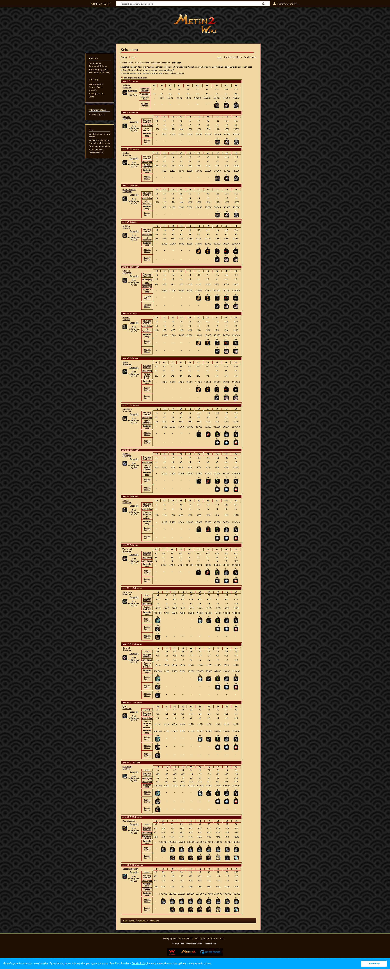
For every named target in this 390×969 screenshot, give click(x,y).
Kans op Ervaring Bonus (147, 376)
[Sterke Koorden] (172, 857)
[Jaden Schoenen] (124, 371)
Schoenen (154, 920)
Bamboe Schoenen (126, 117)
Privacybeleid (178, 943)
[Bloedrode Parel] (236, 442)
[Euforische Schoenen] (124, 601)
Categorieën (129, 920)
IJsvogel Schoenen (126, 649)
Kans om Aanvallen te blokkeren (147, 515)
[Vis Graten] (217, 259)
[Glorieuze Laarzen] (124, 776)
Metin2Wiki (127, 62)
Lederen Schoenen (126, 86)
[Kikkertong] (208, 434)
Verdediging (144, 94)
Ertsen (166, 73)
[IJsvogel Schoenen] (124, 657)
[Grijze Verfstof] (163, 849)
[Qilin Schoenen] (124, 715)
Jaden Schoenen (126, 363)
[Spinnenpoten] (199, 434)
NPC (135, 130)
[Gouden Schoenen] (124, 280)
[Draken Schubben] (157, 620)
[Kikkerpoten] (217, 434)
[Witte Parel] (217, 442)
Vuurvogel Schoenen (127, 550)
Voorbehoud (210, 943)
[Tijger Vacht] (216, 105)
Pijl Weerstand (146, 238)
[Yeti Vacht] (226, 434)
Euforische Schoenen (127, 593)
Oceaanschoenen (130, 868)
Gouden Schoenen (126, 271)
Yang (135, 94)
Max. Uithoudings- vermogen (147, 284)
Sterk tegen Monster (147, 837)
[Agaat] (227, 857)
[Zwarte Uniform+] (236, 105)
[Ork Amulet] (198, 251)
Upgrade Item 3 (147, 636)
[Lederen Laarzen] (124, 235)
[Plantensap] (200, 620)
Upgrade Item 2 (147, 259)
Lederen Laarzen (126, 227)
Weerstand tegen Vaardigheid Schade (147, 887)
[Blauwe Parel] (226, 442)
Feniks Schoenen (126, 501)
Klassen (150, 66)
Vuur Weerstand (146, 129)
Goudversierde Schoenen (129, 190)
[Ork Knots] (208, 620)
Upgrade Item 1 (144, 104)
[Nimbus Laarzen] (157, 695)
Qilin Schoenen (126, 707)
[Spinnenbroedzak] (235, 251)
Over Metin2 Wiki (194, 943)
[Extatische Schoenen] (124, 418)
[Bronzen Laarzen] (124, 326)
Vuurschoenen (129, 821)
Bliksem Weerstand (146, 166)
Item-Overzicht (142, 62)
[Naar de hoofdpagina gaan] (195, 24)
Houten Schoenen (126, 154)
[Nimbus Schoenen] (124, 463)
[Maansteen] (236, 857)
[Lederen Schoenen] (124, 92)
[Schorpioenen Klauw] (226, 251)
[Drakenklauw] (157, 628)
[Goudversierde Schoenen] (124, 198)
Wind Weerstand (146, 202)
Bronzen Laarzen (126, 318)
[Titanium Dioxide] (218, 857)
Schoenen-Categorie (160, 62)
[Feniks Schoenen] (124, 509)
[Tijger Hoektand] (236, 434)
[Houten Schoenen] (124, 162)
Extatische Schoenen (127, 410)
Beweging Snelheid (144, 89)
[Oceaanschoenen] (124, 876)
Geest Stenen (178, 73)
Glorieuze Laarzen (126, 767)
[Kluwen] (226, 105)
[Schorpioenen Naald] (217, 251)
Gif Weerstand (146, 330)
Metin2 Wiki (101, 4)
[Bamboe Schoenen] (124, 125)
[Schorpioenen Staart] (207, 251)
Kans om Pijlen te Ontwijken (147, 467)
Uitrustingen (142, 920)
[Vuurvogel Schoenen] (124, 558)
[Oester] (226, 259)
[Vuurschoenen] (124, 828)
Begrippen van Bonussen (135, 77)
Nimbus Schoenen (126, 454)
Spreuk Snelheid (147, 421)
